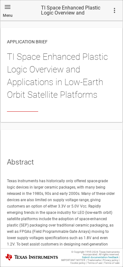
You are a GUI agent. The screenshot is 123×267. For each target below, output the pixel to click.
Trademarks (94, 260)
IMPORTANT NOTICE (73, 260)
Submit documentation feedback (100, 257)
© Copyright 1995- (84, 252)
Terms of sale (112, 263)
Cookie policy (77, 263)
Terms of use (94, 263)
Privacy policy (110, 260)
